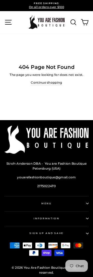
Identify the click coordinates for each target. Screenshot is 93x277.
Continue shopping (46, 82)
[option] (46, 6)
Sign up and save (46, 233)
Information (46, 218)
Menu (46, 203)
